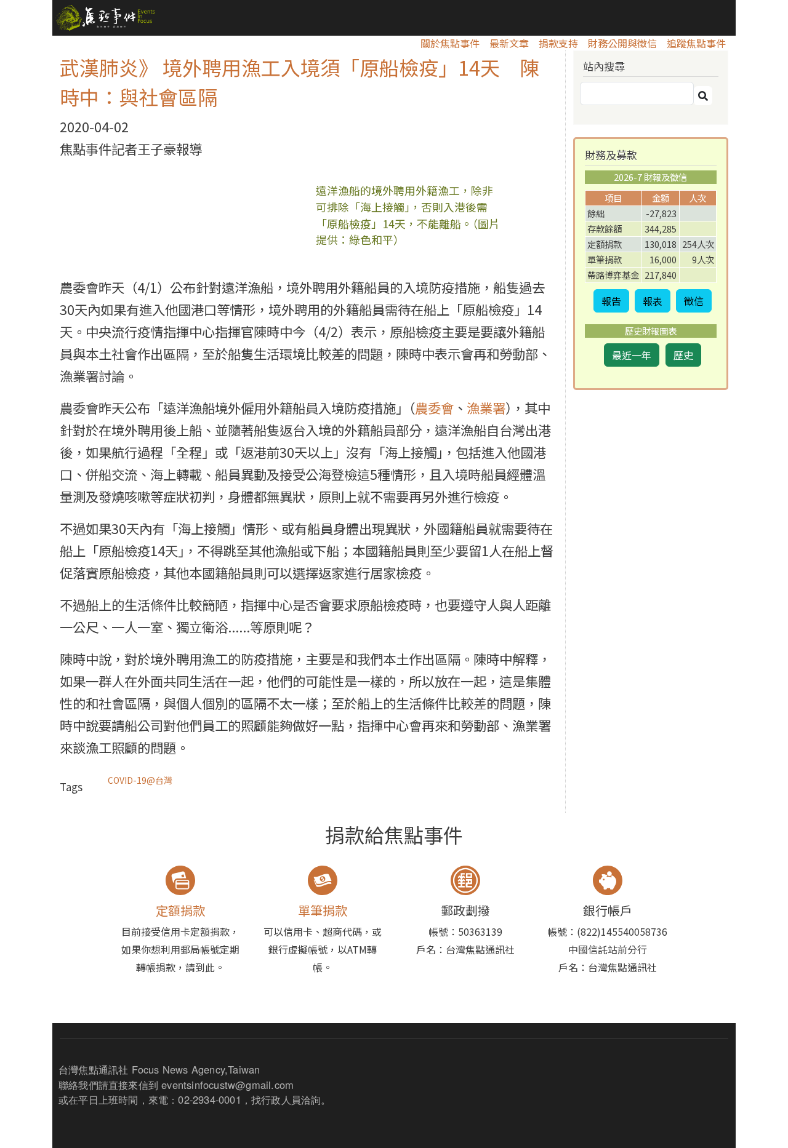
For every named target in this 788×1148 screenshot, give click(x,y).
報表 (652, 300)
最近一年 (631, 355)
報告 (611, 300)
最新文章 (509, 43)
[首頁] (103, 18)
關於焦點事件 (450, 43)
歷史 (683, 355)
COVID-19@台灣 (140, 780)
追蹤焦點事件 (696, 43)
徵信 (694, 300)
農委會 (434, 407)
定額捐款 (180, 910)
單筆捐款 (322, 910)
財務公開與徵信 (622, 43)
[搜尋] (703, 95)
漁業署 (486, 407)
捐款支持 (558, 43)
